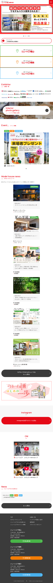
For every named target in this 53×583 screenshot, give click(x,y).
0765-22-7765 (16, 567)
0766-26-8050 (16, 551)
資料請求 (32, 522)
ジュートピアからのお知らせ (17, 522)
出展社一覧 (33, 517)
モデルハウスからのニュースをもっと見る (26, 373)
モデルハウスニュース (16, 519)
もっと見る (26, 505)
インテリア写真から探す (36, 519)
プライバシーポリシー (35, 524)
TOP (11, 517)
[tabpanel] (26, 19)
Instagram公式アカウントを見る (26, 420)
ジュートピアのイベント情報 (17, 524)
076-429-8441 (16, 534)
